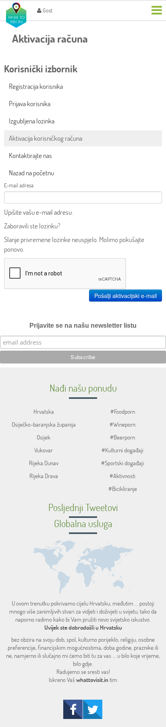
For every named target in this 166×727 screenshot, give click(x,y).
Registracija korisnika (36, 86)
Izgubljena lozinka (31, 120)
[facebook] (73, 709)
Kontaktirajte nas (30, 155)
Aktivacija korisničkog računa (45, 138)
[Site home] (16, 15)
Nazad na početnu (31, 172)
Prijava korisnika (29, 103)
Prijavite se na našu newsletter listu (83, 325)
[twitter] (92, 709)
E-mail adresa (18, 185)
